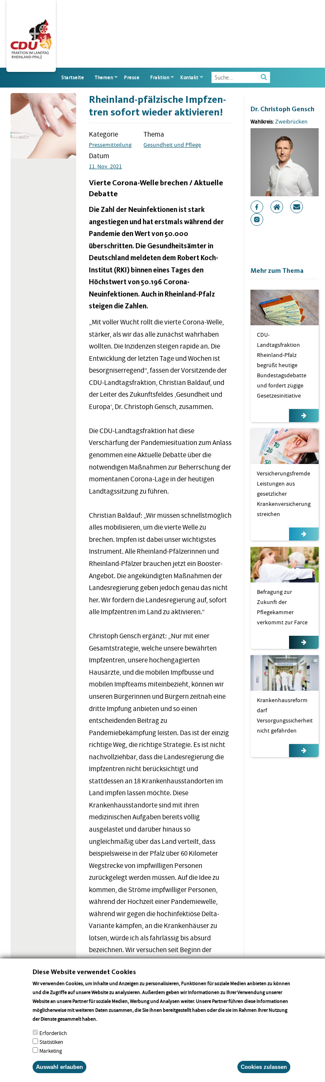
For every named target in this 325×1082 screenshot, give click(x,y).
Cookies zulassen (264, 1067)
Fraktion (159, 77)
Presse (131, 77)
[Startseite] (31, 37)
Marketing (50, 1051)
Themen (104, 77)
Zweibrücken (291, 121)
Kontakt (189, 77)
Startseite (72, 77)
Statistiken (51, 1042)
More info (109, 1018)
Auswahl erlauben (59, 1067)
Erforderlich (53, 1033)
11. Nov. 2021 (105, 166)
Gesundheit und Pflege (172, 144)
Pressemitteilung (110, 144)
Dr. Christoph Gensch (282, 109)
